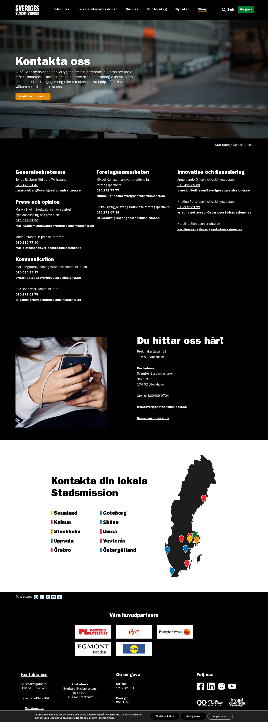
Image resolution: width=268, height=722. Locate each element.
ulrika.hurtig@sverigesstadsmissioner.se (128, 218)
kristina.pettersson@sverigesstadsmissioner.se (214, 213)
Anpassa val (220, 716)
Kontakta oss (34, 675)
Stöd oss (62, 9)
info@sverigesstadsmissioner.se (162, 407)
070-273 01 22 (188, 207)
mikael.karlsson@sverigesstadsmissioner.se (130, 196)
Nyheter (182, 9)
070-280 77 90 (26, 243)
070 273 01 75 (26, 295)
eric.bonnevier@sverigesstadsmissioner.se (48, 300)
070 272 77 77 (107, 191)
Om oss (132, 9)
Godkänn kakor (165, 716)
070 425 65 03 (188, 185)
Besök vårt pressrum (33, 96)
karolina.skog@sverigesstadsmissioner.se (209, 229)
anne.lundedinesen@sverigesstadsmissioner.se (213, 191)
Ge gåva (246, 9)
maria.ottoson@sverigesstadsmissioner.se (48, 248)
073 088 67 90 (26, 220)
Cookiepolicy (34, 708)
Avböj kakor (193, 716)
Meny (202, 9)
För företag (157, 9)
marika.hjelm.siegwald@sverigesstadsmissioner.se (54, 226)
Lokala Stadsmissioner (97, 9)
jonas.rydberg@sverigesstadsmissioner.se (48, 191)
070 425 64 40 (26, 185)
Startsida (222, 145)
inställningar (106, 718)
